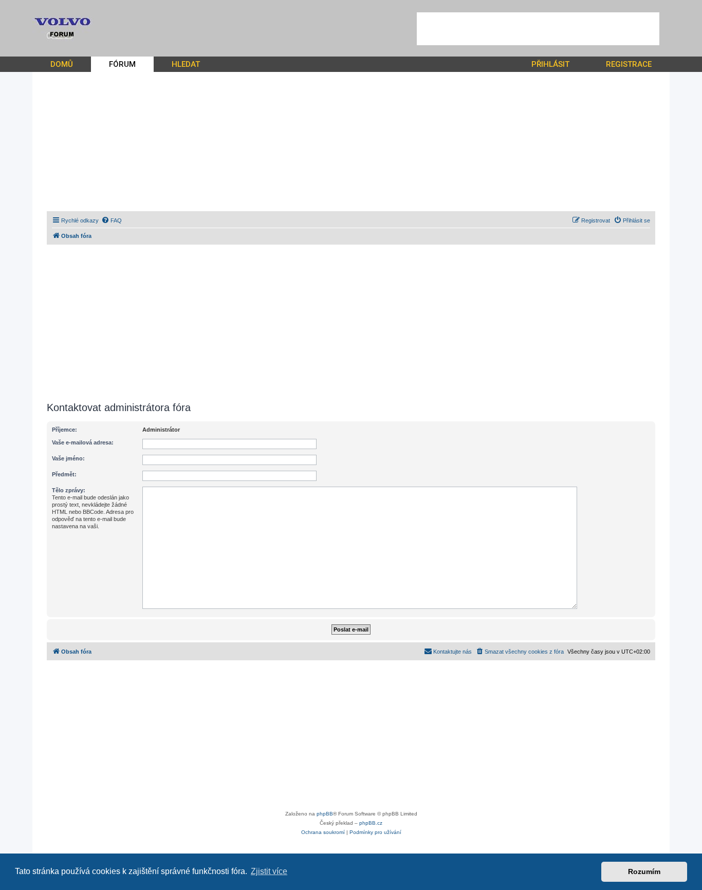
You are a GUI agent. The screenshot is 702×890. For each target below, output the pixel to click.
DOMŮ (61, 64)
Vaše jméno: (68, 458)
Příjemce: (64, 430)
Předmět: (64, 474)
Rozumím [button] (644, 871)
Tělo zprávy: (68, 490)
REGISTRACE (629, 64)
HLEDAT (186, 64)
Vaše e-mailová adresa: (83, 442)
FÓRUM (122, 64)
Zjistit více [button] (269, 871)
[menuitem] (111, 220)
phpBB (325, 814)
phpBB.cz (370, 823)
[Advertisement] (538, 28)
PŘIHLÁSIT (550, 64)
